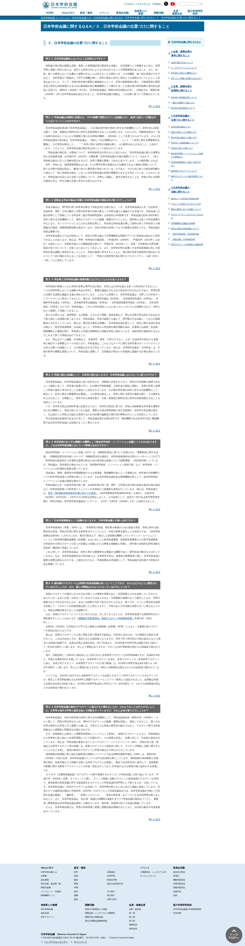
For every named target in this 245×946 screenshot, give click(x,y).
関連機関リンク (48, 895)
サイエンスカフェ (148, 876)
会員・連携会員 (137, 905)
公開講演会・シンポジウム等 (153, 872)
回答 (76, 876)
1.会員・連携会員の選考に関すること (181, 53)
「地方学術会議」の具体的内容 (185, 234)
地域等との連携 (49, 905)
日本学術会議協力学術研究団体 (187, 909)
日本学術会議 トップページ (55, 17)
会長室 (44, 876)
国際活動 (159, 12)
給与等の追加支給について (183, 108)
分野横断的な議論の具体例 (183, 223)
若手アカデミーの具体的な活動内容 (187, 244)
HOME (50, 12)
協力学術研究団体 (182, 905)
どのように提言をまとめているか (186, 204)
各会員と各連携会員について (184, 97)
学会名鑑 (177, 913)
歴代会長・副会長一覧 (51, 884)
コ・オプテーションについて (184, 68)
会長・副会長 (135, 909)
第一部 (132, 913)
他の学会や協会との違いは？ (184, 137)
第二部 (132, 917)
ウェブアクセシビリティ (56, 942)
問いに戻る (154, 106)
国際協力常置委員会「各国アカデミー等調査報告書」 (106, 618)
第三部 (132, 921)
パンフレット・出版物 (51, 891)
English (157, 3)
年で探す (111, 891)
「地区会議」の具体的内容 (183, 239)
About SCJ (68, 12)
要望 (76, 884)
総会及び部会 (179, 872)
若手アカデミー (48, 917)
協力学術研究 (195, 12)
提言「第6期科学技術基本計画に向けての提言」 (73, 493)
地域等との (140, 12)
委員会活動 (122, 12)
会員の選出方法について (182, 62)
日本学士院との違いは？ (182, 148)
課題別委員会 (179, 887)
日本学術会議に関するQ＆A (108, 17)
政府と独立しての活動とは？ (184, 132)
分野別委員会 (179, 884)
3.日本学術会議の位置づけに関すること (182, 117)
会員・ (177, 12)
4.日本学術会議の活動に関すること (180, 189)
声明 (76, 887)
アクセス (129, 3)
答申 (76, 872)
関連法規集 (46, 887)
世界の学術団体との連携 (96, 909)
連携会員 (133, 925)
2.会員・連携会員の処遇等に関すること (181, 88)
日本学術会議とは (81, 17)
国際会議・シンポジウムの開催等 (100, 913)
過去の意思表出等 (115, 884)
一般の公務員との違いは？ (183, 103)
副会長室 (45, 880)
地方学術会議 (47, 909)
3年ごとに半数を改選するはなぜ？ (186, 78)
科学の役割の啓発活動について (185, 229)
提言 (76, 891)
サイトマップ (143, 3)
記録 (175, 895)
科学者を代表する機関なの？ (184, 73)
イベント (104, 12)
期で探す (111, 895)
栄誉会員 (133, 929)
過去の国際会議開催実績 (96, 921)
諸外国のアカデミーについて (184, 171)
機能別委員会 (179, 880)
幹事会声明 (112, 880)
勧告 (76, 880)
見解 (76, 895)
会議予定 (177, 891)
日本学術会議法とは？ (181, 127)
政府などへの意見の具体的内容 (185, 199)
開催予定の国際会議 (94, 917)
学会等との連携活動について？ (185, 143)
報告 (76, 899)
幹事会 (176, 876)
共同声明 (111, 876)
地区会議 (45, 913)
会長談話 (111, 872)
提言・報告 (86, 12)
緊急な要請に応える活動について (186, 209)
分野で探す (112, 899)
